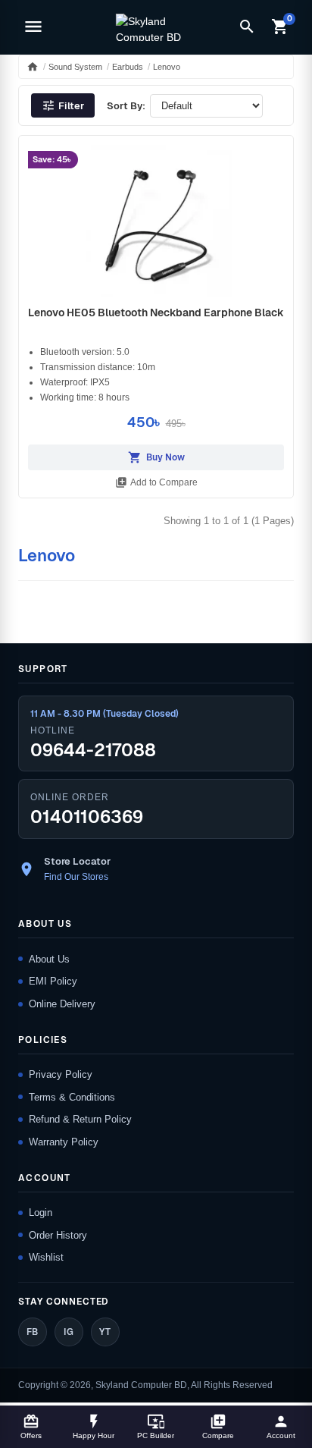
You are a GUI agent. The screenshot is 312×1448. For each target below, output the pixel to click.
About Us (49, 959)
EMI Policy (53, 981)
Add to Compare (156, 482)
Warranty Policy (63, 1142)
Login (40, 1212)
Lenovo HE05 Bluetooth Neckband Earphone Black (156, 312)
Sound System (75, 66)
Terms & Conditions (72, 1097)
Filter (63, 105)
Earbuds (127, 66)
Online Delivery (62, 1004)
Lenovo (166, 66)
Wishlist (46, 1257)
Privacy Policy (60, 1074)
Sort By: (126, 105)
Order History (58, 1235)
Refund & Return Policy (80, 1119)
